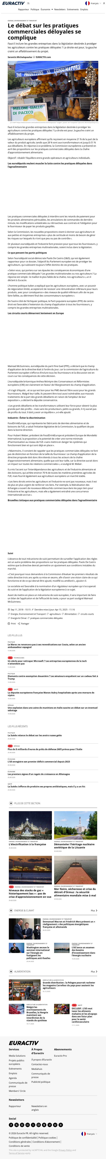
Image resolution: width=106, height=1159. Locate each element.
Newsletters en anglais (39, 1108)
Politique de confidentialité (23, 1137)
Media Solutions (17, 1055)
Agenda (13, 1078)
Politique (35, 9)
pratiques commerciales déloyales (46, 618)
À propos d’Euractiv (41, 1059)
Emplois (84, 9)
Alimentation (71, 614)
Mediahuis (36, 1068)
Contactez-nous (39, 1064)
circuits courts (87, 614)
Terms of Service (17, 1153)
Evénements (73, 9)
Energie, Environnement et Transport (22, 20)
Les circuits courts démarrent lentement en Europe (36, 313)
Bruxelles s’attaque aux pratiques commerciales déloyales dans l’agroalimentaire (52, 500)
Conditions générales (20, 1141)
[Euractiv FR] (13, 3)
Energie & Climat (18, 618)
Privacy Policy (65, 1150)
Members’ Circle (17, 1090)
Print (13, 623)
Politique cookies (47, 1137)
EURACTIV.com (43, 57)
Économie (45, 9)
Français (95, 3)
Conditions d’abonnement (46, 1141)
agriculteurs (55, 614)
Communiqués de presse (18, 1084)
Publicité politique (40, 1081)
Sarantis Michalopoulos (20, 57)
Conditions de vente (19, 1145)
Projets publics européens (16, 1062)
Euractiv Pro (60, 1055)
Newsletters (59, 9)
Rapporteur (23, 9)
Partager (25, 623)
